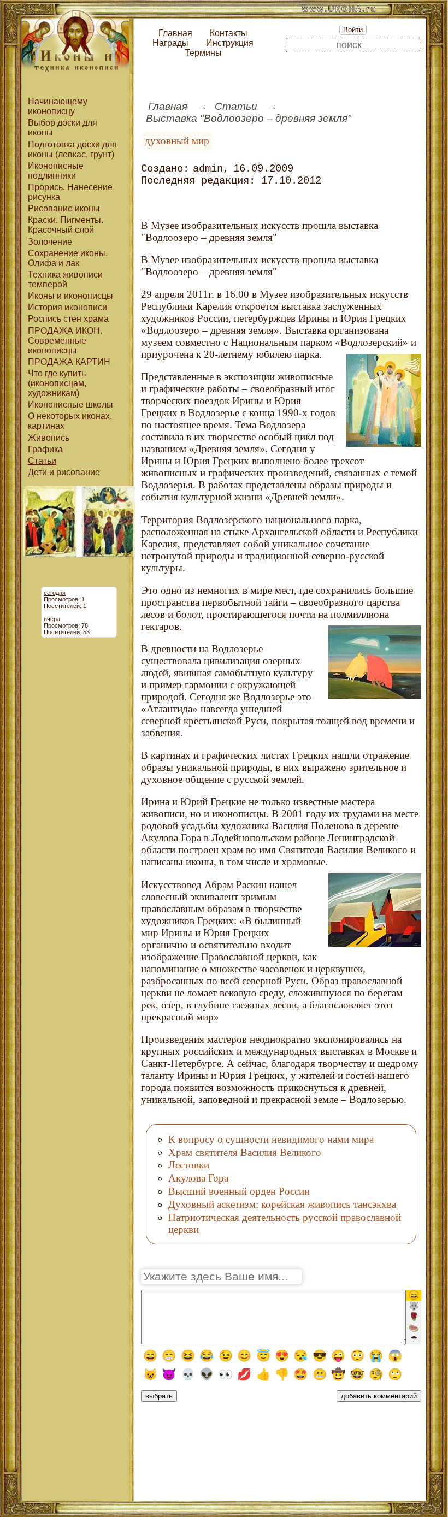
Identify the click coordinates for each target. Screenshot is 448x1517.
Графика (45, 449)
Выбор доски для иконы (62, 127)
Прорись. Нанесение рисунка (70, 192)
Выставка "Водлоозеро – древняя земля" (248, 118)
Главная (175, 33)
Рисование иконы (64, 208)
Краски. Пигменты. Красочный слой (65, 224)
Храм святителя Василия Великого (244, 1152)
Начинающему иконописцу (57, 106)
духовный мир (177, 140)
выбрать (159, 1396)
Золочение (50, 241)
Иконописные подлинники (56, 170)
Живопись (48, 437)
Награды (170, 43)
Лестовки (188, 1165)
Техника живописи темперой (65, 279)
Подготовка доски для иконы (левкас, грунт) (72, 149)
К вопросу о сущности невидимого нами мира (271, 1139)
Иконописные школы (70, 404)
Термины (203, 52)
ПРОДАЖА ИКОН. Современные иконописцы (65, 340)
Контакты (228, 33)
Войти (353, 30)
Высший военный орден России (239, 1191)
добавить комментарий (379, 1396)
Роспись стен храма (68, 318)
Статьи (42, 460)
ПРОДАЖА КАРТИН (69, 362)
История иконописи (67, 307)
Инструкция (230, 43)
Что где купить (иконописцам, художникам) (57, 383)
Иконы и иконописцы (70, 295)
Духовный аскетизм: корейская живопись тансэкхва (282, 1204)
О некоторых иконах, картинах (70, 420)
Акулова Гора (198, 1178)
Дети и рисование (64, 472)
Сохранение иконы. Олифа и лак (68, 258)
